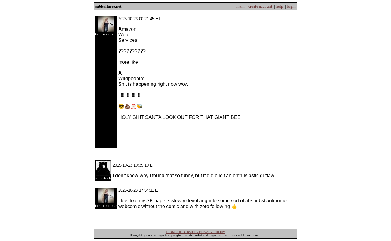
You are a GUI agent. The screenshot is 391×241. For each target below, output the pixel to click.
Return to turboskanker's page (195, 219)
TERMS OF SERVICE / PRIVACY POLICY (195, 232)
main (240, 6)
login (291, 6)
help (279, 6)
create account (260, 6)
